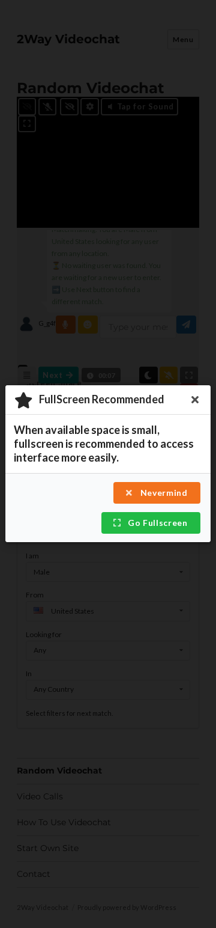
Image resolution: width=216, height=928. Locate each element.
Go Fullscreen (156, 523)
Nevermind (163, 493)
